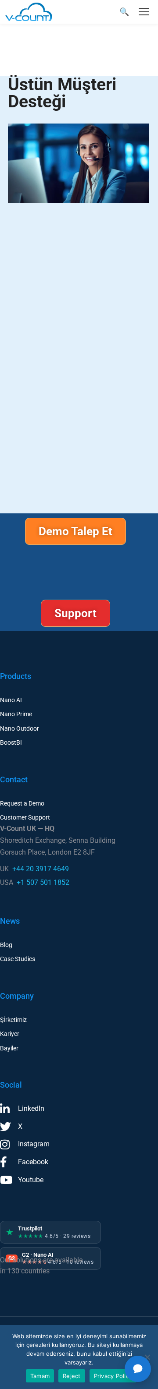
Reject (72, 1375)
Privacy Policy (113, 1375)
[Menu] (144, 12)
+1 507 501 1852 (43, 882)
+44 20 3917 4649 (40, 869)
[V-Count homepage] (33, 12)
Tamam (40, 1375)
